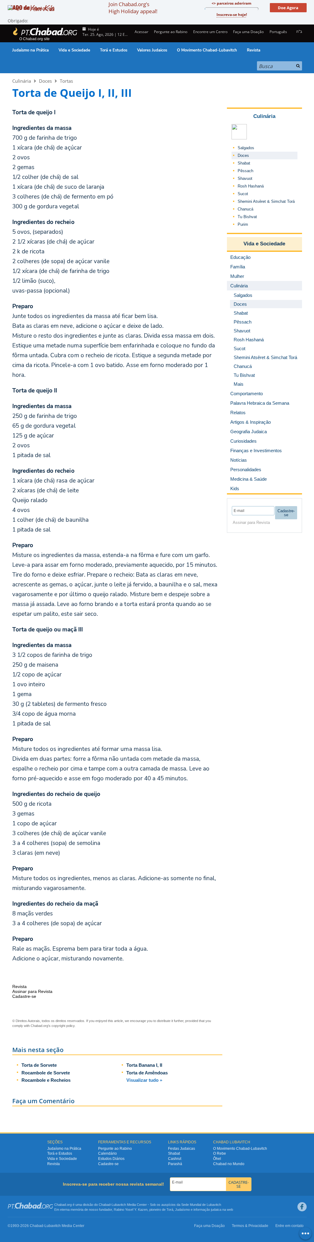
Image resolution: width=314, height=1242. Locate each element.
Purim (243, 224)
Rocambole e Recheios (46, 1080)
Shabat (244, 163)
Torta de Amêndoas (147, 1072)
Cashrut (174, 1159)
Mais (238, 384)
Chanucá (245, 209)
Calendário (107, 1153)
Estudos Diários (111, 1159)
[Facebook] (302, 1206)
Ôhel (217, 1159)
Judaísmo (182, 1209)
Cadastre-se (108, 1164)
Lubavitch (119, 1204)
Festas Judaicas (181, 1148)
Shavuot (245, 178)
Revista (253, 50)
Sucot (243, 193)
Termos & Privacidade (250, 1226)
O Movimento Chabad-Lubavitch (207, 50)
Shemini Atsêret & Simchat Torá (266, 201)
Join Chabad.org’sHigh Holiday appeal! (133, 8)
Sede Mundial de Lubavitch (201, 1204)
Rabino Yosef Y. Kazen (130, 1209)
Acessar (141, 31)
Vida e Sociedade (74, 50)
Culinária (21, 81)
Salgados (246, 148)
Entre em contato (289, 1226)
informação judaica (207, 1209)
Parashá (175, 1164)
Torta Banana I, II (144, 1065)
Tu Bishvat (247, 216)
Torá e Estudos (113, 50)
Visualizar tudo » (144, 1080)
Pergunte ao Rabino (170, 31)
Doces (45, 81)
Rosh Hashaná (251, 186)
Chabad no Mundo (228, 1164)
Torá (170, 1209)
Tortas (66, 81)
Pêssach (245, 171)
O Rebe (219, 1153)
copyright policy (63, 1026)
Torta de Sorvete (39, 1065)
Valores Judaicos (152, 50)
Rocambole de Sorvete (45, 1072)
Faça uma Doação (248, 31)
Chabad (104, 1204)
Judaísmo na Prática (30, 50)
